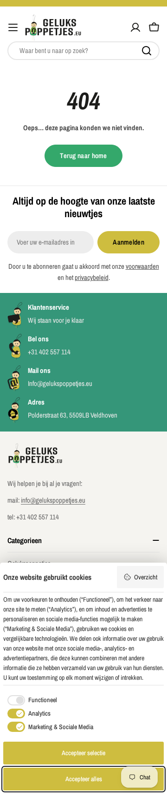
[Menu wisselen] (13, 27)
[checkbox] (30, 700)
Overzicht (145, 577)
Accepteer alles (83, 779)
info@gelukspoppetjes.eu (53, 500)
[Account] (135, 27)
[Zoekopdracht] (146, 50)
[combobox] (83, 50)
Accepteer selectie (83, 753)
